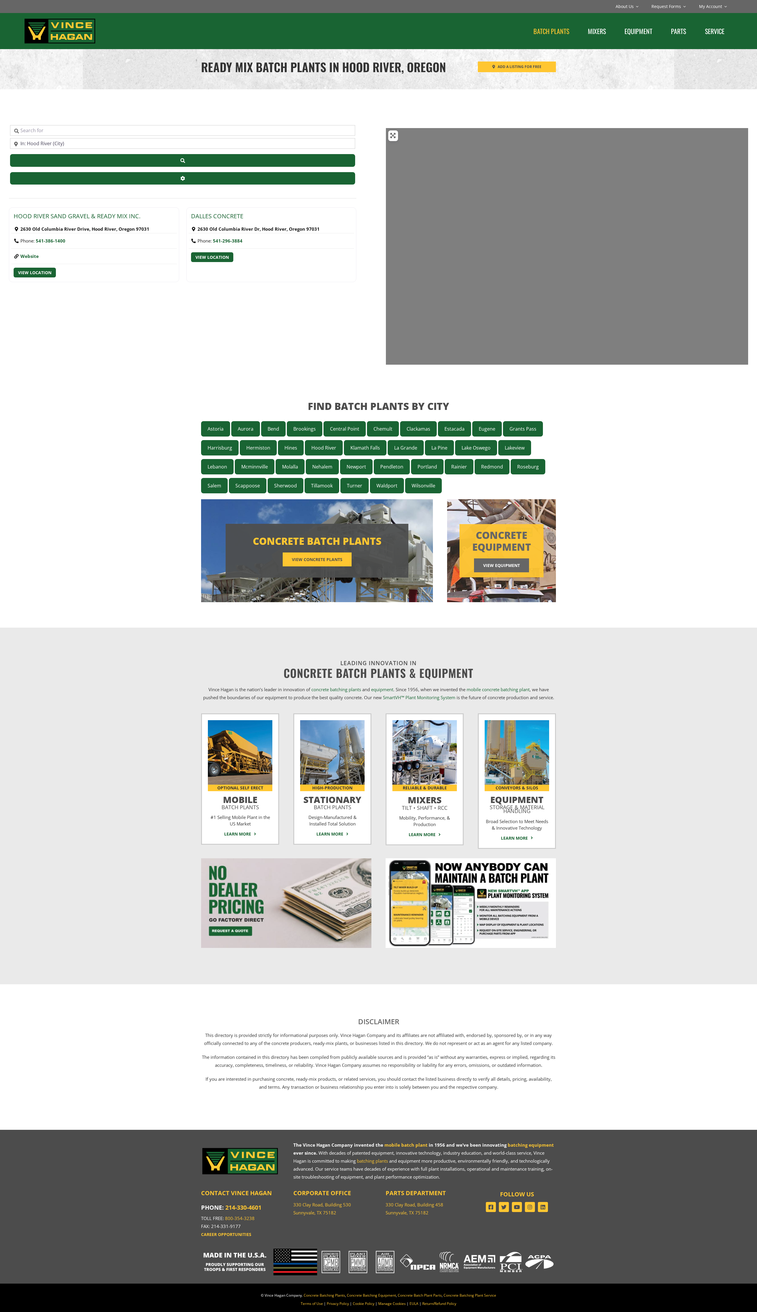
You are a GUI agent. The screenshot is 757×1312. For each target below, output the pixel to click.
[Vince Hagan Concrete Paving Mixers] (424, 722)
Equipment (517, 803)
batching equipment (531, 1145)
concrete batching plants (336, 689)
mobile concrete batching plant (498, 689)
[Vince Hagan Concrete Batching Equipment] (517, 722)
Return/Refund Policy (439, 1303)
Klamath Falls (365, 448)
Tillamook (322, 485)
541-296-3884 (227, 241)
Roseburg (528, 466)
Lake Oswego (476, 448)
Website (29, 256)
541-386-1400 (50, 241)
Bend (273, 429)
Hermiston (258, 448)
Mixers (424, 802)
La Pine (439, 448)
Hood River (323, 448)
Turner (354, 485)
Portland (427, 466)
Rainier (459, 466)
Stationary (332, 802)
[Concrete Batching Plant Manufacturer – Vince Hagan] (59, 19)
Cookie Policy (363, 1303)
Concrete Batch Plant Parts (420, 1295)
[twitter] (504, 1207)
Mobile (240, 802)
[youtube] (517, 1207)
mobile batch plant (406, 1145)
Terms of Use (312, 1303)
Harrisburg (220, 448)
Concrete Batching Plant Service (470, 1295)
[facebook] (491, 1207)
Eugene (487, 429)
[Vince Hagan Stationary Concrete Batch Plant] (332, 722)
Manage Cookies (392, 1303)
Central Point (344, 429)
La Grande (405, 448)
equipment (382, 689)
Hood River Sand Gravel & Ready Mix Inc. (77, 216)
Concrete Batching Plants (324, 1295)
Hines (290, 448)
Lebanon (217, 466)
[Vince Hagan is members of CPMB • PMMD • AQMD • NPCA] (378, 1251)
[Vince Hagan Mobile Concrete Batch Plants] (240, 722)
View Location (34, 272)
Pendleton (391, 466)
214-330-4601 (243, 1207)
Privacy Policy (338, 1303)
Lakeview (515, 448)
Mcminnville (254, 466)
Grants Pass (522, 429)
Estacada (454, 429)
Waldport (386, 485)
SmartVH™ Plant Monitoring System (419, 697)
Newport (356, 466)
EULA (414, 1303)
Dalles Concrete (217, 216)
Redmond (492, 466)
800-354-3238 (240, 1218)
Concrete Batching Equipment (371, 1295)
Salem (214, 485)
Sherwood (285, 485)
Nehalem (322, 466)
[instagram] (530, 1207)
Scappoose (247, 485)
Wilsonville (423, 485)
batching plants (372, 1161)
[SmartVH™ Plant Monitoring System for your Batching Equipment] (471, 860)
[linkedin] (543, 1207)
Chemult (382, 429)
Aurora (245, 429)
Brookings (304, 429)
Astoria (216, 429)
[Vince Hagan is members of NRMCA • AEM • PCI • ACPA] (497, 1251)
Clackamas (418, 429)
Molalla (290, 466)
